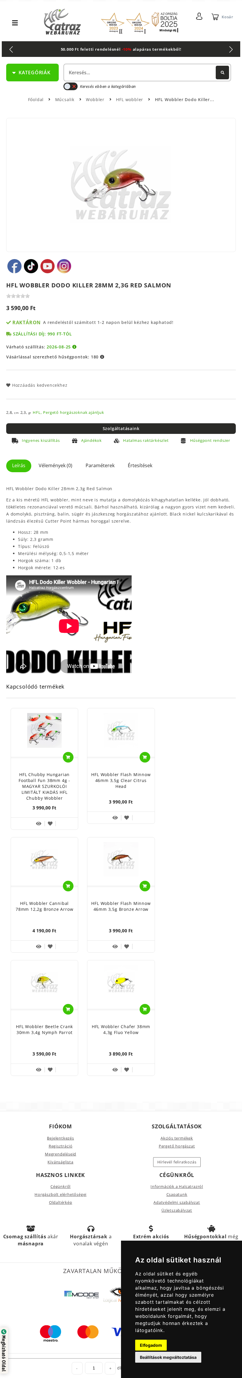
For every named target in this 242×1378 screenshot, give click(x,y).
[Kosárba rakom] (68, 757)
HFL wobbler (130, 99)
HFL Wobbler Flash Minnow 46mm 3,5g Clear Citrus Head (121, 780)
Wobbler (96, 99)
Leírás (18, 465)
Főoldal (36, 99)
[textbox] (146, 72)
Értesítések (140, 465)
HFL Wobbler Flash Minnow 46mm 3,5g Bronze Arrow (121, 906)
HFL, (37, 412)
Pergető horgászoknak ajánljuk (73, 412)
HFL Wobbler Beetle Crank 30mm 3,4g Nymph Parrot (44, 1029)
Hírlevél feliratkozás (177, 1162)
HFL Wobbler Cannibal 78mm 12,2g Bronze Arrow (44, 906)
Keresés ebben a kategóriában (108, 86)
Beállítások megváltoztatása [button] (168, 1357)
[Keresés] (222, 72)
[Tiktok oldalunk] (31, 266)
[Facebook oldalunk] (14, 266)
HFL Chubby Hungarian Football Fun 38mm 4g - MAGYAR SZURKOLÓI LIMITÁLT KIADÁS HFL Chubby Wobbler (44, 786)
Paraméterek (100, 465)
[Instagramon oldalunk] (64, 266)
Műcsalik (65, 99)
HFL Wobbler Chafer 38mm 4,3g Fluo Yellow (121, 1029)
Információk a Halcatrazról (177, 1186)
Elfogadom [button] (151, 1345)
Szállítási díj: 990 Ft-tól (42, 334)
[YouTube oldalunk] (47, 266)
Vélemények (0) (55, 465)
